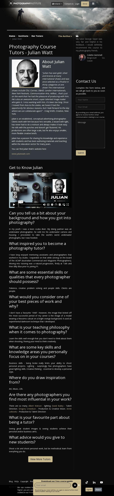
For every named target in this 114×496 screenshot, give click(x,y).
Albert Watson (35, 405)
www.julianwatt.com (21, 153)
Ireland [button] (57, 4)
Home (12, 36)
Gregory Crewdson (27, 408)
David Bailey (57, 405)
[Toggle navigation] (93, 4)
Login (77, 4)
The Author (64, 36)
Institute (23, 36)
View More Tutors (40, 459)
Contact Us (69, 4)
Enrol (85, 4)
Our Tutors (37, 36)
